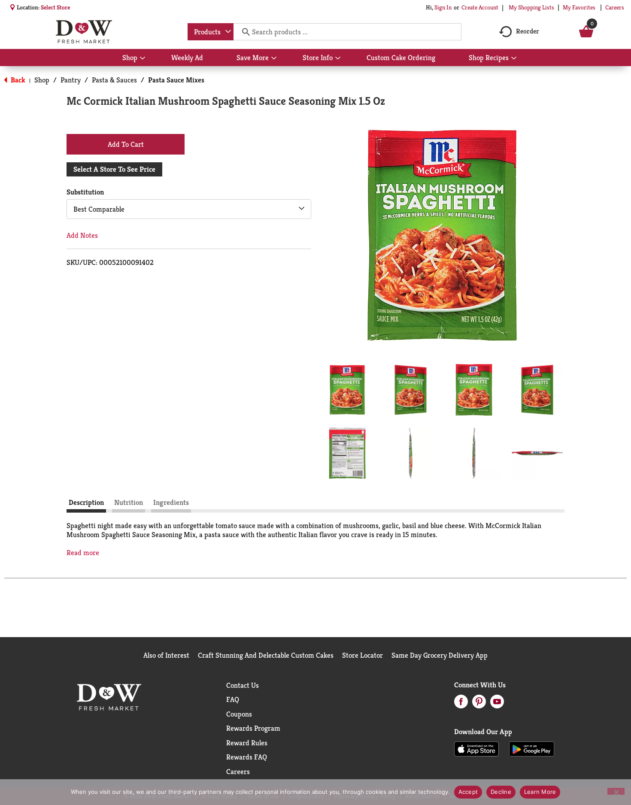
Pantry (71, 80)
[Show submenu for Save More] (273, 58)
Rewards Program (253, 728)
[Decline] (616, 791)
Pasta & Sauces (114, 80)
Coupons (239, 714)
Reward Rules (246, 742)
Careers (614, 7)
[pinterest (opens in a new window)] (479, 704)
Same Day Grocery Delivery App (439, 655)
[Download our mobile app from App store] (476, 748)
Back (17, 80)
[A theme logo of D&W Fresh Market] (84, 32)
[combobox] (211, 31)
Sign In (443, 7)
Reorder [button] (527, 31)
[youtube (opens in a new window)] (497, 704)
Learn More (540, 791)
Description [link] (86, 502)
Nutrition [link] (128, 502)
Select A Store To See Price (114, 169)
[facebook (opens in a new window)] (461, 704)
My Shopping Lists (531, 7)
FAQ (232, 699)
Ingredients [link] (171, 502)
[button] (347, 389)
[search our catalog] (243, 31)
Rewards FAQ (246, 757)
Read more (83, 552)
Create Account (479, 7)
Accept (468, 791)
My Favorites (579, 7)
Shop (41, 80)
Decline (501, 791)
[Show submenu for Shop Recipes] (513, 58)
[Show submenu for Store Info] (337, 58)
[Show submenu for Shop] (142, 58)
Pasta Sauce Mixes (176, 80)
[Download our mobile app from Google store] (531, 748)
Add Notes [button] (82, 235)
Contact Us (242, 685)
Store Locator (362, 655)
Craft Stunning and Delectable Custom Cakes (266, 655)
